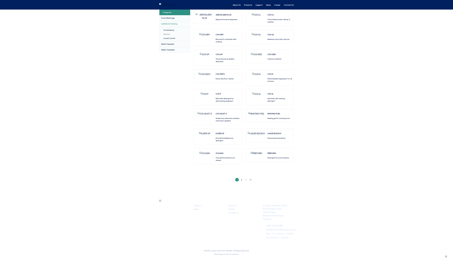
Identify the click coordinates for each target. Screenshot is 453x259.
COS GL (270, 34)
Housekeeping (169, 30)
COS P (218, 94)
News (196, 209)
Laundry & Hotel (169, 38)
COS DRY (220, 34)
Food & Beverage (168, 18)
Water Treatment (168, 50)
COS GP (219, 54)
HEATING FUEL (273, 113)
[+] (188, 18)
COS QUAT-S (221, 113)
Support (197, 205)
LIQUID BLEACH (274, 133)
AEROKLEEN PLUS (223, 15)
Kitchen (167, 34)
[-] (188, 24)
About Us (232, 205)
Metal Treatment (167, 44)
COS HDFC (220, 74)
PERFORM (271, 153)
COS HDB (271, 54)
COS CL (270, 15)
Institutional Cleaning (169, 24)
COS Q (270, 94)
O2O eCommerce (232, 254)
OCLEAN (219, 153)
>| (250, 180)
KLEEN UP (220, 133)
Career (231, 209)
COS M (270, 74)
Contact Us (233, 212)
